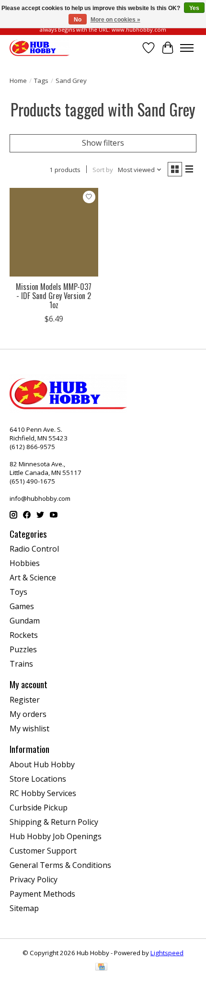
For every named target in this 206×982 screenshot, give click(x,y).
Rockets (24, 635)
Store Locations (38, 779)
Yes (194, 8)
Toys (18, 592)
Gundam (25, 620)
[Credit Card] (101, 967)
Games (22, 606)
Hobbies (25, 563)
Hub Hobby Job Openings (56, 836)
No (77, 19)
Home (18, 80)
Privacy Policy (33, 879)
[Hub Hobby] (39, 48)
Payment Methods (42, 894)
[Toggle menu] (186, 48)
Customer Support (43, 850)
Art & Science (33, 577)
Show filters (103, 143)
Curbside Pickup (39, 807)
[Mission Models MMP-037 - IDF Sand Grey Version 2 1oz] (54, 232)
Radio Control (34, 548)
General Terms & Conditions (60, 865)
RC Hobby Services (43, 793)
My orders (28, 714)
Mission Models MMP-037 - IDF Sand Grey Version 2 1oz (54, 296)
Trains (21, 664)
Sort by (102, 169)
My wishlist (29, 728)
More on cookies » (115, 19)
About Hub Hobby (42, 764)
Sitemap (24, 908)
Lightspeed (166, 952)
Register (25, 699)
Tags (41, 80)
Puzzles (23, 649)
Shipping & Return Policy (54, 822)
